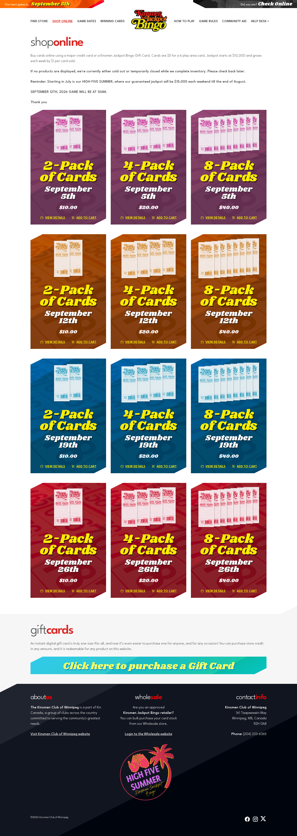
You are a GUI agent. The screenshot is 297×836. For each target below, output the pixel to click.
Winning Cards (112, 21)
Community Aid (234, 21)
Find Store (39, 21)
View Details (55, 217)
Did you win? (266, 4)
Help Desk (258, 21)
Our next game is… (37, 4)
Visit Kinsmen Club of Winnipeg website (60, 734)
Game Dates (86, 21)
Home (149, 20)
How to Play (184, 21)
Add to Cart (86, 217)
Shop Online (62, 21)
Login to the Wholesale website (148, 734)
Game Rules (208, 21)
